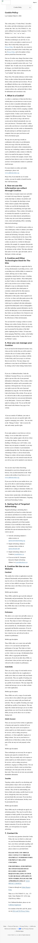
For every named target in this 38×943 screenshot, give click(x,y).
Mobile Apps (20, 931)
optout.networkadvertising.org (16, 540)
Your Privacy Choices (27, 928)
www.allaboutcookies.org (12, 173)
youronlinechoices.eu (21, 562)
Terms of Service (13, 926)
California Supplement (14, 905)
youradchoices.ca (19, 554)
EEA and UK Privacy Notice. (21, 911)
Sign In (34, 2)
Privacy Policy (9, 47)
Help (4, 926)
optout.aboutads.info (14, 548)
